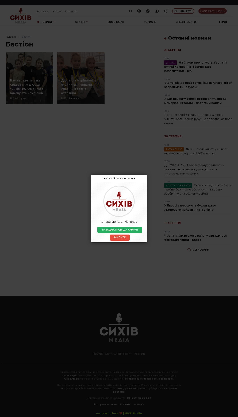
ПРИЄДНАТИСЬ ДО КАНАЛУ (120, 229)
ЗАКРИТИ (119, 237)
